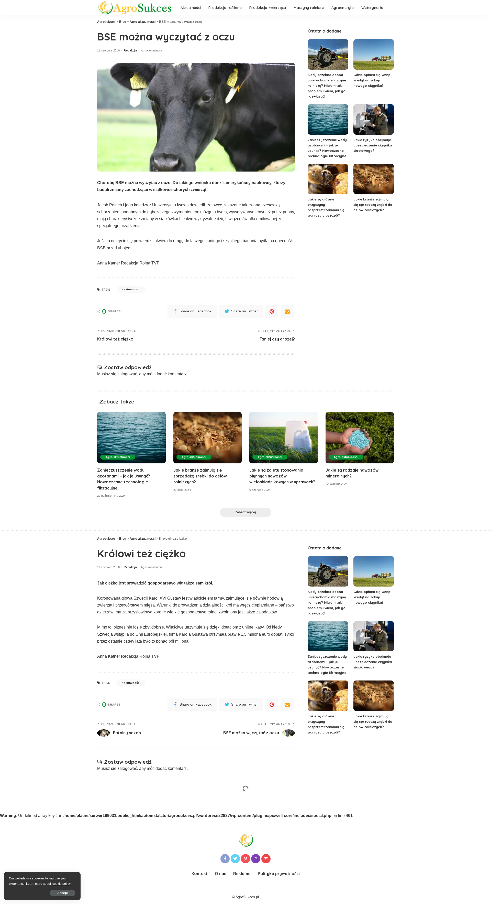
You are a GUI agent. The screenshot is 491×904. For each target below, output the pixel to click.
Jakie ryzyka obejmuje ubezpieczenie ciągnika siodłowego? (372, 145)
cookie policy (61, 884)
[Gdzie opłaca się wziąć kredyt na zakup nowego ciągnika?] (373, 54)
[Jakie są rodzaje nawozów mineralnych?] (360, 437)
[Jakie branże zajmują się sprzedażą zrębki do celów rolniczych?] (373, 179)
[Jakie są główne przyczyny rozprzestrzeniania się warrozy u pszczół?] (328, 179)
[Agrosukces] (135, 8)
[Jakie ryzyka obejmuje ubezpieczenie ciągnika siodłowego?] (373, 119)
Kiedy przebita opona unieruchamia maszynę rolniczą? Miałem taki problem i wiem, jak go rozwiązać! (327, 85)
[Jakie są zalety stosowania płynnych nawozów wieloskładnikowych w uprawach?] (283, 437)
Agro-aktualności (152, 50)
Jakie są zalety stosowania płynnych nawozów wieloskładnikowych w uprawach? (282, 475)
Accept (62, 893)
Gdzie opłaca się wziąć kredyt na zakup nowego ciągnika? (371, 80)
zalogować (127, 374)
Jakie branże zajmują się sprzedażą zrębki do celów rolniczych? (372, 204)
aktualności (132, 289)
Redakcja (130, 50)
